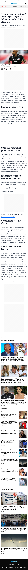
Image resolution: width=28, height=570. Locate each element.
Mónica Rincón (24, 1)
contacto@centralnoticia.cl (8, 567)
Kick (11, 98)
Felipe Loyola (11, 336)
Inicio (17, 564)
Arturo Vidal (4, 336)
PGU (8, 1)
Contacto (11, 564)
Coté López (12, 1)
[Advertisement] (14, 293)
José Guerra (7, 64)
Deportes (3, 11)
